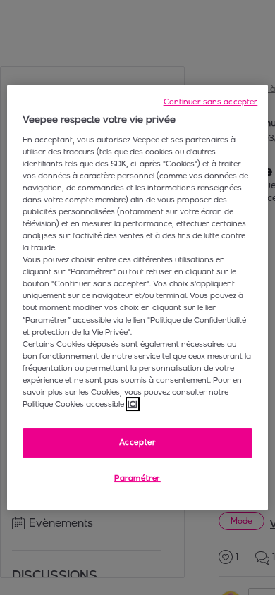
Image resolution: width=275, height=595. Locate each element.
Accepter (138, 442)
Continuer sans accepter (211, 101)
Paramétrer (137, 478)
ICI (133, 404)
